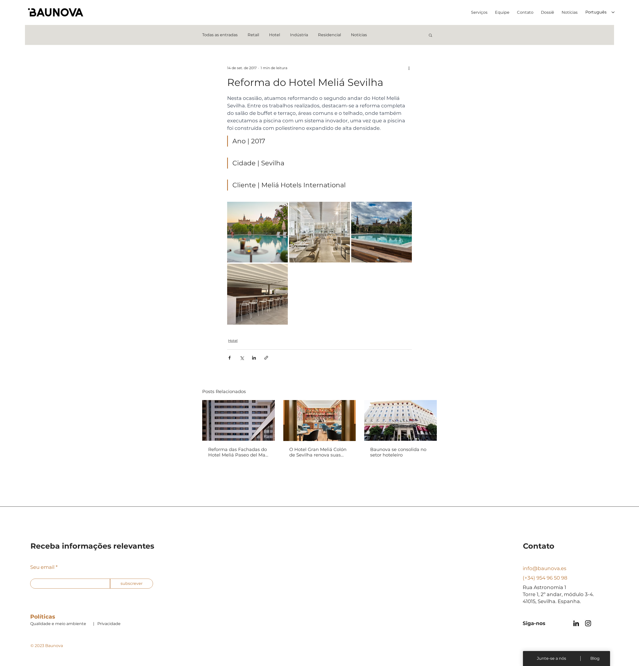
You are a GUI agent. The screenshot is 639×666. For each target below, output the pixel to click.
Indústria (299, 34)
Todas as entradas (220, 34)
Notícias (359, 34)
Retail (253, 34)
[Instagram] (588, 623)
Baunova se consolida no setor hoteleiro (398, 452)
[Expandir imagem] (257, 232)
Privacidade (109, 623)
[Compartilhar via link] (266, 357)
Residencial (329, 34)
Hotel (274, 34)
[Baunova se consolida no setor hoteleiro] (400, 420)
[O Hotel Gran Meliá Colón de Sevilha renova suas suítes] (319, 420)
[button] (430, 35)
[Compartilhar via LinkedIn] (254, 357)
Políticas (42, 616)
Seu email (42, 567)
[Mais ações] (409, 68)
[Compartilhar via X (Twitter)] (241, 357)
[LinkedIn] (576, 623)
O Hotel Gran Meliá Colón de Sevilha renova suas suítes (317, 452)
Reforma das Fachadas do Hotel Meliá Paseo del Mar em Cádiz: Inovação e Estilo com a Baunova (237, 452)
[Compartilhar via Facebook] (229, 357)
